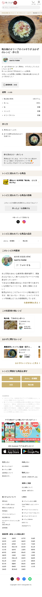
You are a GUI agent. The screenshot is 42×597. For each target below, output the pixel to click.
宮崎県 (4, 569)
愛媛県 (14, 563)
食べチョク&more (27, 519)
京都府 (14, 555)
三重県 (33, 552)
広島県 (14, 561)
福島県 (23, 541)
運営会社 (5, 501)
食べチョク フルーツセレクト (31, 513)
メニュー (39, 4)
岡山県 (4, 561)
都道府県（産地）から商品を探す (13, 534)
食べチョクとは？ (7, 466)
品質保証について (7, 473)
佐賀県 (4, 566)
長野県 (33, 549)
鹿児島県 (14, 569)
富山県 (33, 547)
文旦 (11, 385)
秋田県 (4, 541)
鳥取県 (23, 558)
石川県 (4, 549)
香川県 (4, 563)
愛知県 (23, 552)
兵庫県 (33, 555)
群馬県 (14, 544)
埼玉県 (23, 544)
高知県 (23, 563)
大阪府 (23, 555)
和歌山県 (14, 558)
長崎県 (14, 566)
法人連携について (27, 487)
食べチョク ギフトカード (29, 516)
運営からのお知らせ (8, 507)
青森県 (14, 538)
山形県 (14, 541)
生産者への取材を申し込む (30, 477)
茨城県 (33, 541)
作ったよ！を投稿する (21, 208)
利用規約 (5, 511)
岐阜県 (4, 552)
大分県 (33, 566)
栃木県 (4, 544)
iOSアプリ (25, 522)
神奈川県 (14, 547)
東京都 (4, 547)
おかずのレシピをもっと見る (26, 363)
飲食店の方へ (6, 476)
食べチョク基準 (7, 469)
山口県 (23, 561)
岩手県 (23, 538)
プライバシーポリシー (9, 514)
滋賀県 (4, 555)
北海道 (4, 538)
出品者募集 (25, 466)
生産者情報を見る (31, 303)
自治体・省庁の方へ (28, 490)
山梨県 (23, 549)
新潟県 (23, 547)
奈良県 (4, 558)
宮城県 (33, 538)
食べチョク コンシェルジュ (30, 509)
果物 (11, 378)
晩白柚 (25, 241)
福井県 (14, 549)
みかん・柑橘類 (9, 241)
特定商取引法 (6, 517)
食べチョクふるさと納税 (29, 501)
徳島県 (33, 561)
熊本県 (23, 566)
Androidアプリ (26, 526)
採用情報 (5, 528)
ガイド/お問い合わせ (8, 504)
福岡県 (33, 563)
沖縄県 (23, 569)
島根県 (33, 558)
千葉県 (33, 544)
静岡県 (14, 552)
